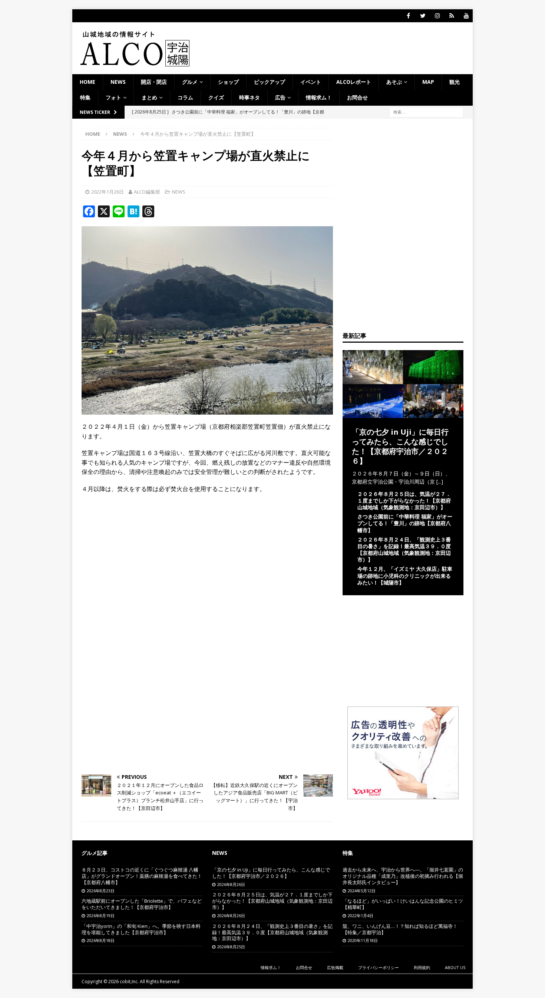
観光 (454, 81)
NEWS (118, 81)
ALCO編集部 (147, 191)
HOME (87, 81)
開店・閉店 (154, 81)
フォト (113, 97)
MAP (428, 81)
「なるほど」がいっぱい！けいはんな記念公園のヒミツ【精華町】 (403, 903)
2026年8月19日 (101, 915)
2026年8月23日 (101, 890)
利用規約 (422, 967)
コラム (185, 97)
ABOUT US (455, 967)
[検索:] (426, 111)
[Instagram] (437, 15)
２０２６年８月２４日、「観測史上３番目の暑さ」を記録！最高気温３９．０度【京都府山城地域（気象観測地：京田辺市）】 (404, 549)
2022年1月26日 (107, 191)
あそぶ (394, 81)
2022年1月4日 (360, 915)
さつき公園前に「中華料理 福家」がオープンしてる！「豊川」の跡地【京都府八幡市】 (404, 523)
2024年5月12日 (362, 890)
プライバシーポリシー (378, 967)
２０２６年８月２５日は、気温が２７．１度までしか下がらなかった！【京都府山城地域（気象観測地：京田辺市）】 (404, 500)
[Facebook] (408, 15)
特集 (85, 97)
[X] (422, 15)
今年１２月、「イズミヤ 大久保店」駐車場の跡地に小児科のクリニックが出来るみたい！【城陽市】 (404, 575)
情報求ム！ (319, 97)
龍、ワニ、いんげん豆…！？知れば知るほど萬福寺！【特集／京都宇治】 (400, 929)
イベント (310, 81)
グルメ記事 (95, 852)
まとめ (149, 97)
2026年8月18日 (101, 940)
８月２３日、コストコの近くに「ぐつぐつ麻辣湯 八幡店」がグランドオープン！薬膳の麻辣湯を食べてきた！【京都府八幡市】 (142, 876)
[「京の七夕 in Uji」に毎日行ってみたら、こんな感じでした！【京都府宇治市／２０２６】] (403, 413)
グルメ (190, 81)
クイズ (216, 97)
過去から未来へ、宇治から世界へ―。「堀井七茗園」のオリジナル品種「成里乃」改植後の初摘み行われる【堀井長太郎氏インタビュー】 (403, 876)
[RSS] (451, 15)
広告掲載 (335, 967)
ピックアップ (269, 81)
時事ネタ (249, 97)
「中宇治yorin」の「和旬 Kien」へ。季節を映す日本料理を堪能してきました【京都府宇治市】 (141, 929)
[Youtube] (466, 15)
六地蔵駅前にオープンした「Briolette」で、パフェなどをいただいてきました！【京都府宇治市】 (142, 903)
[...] (439, 481)
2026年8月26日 (231, 884)
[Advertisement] (207, 553)
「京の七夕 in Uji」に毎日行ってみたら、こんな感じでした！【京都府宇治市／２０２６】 (400, 446)
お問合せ (357, 97)
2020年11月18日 (363, 940)
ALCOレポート (353, 81)
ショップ (228, 81)
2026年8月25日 (231, 946)
